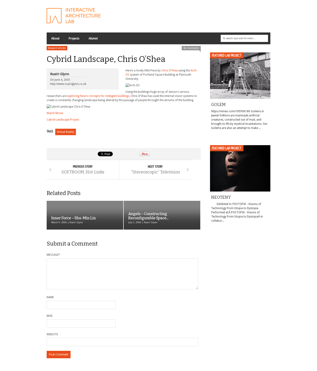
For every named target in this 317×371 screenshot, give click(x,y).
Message (53, 254)
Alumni (93, 38)
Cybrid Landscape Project (63, 119)
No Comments (191, 48)
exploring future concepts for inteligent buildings (98, 96)
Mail (50, 315)
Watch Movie (55, 113)
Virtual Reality (65, 132)
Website (52, 334)
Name (50, 297)
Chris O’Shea (169, 70)
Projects (74, 38)
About (55, 38)
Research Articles (57, 48)
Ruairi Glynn (59, 74)
